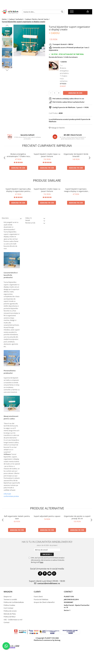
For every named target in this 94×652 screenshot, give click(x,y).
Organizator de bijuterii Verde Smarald (76, 155)
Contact (6, 622)
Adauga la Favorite (58, 127)
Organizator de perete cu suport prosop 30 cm (77, 517)
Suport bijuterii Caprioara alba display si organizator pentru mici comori (18, 190)
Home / (5, 19)
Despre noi (8, 596)
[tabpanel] (29, 40)
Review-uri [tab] (30, 223)
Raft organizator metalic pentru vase (17, 517)
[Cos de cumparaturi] (87, 11)
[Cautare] (62, 12)
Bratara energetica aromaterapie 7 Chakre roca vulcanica (18, 155)
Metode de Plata (10, 614)
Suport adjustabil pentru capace (47, 516)
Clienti (37, 591)
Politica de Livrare (10, 611)
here (41, 562)
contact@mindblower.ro (48, 583)
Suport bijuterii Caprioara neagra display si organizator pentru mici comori (76, 190)
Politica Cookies (9, 605)
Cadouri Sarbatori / (17, 19)
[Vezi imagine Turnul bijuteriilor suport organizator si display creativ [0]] (7, 32)
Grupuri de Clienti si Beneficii (44, 602)
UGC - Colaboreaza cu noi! (13, 619)
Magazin (8, 591)
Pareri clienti (38, 596)
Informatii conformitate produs (11, 495)
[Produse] (72, 12)
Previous (7, 26)
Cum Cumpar (8, 608)
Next (7, 70)
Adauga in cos (75, 93)
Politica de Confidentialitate (14, 602)
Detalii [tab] (27, 220)
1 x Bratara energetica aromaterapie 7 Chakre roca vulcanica (64, 73)
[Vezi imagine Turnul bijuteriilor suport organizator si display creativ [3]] (7, 63)
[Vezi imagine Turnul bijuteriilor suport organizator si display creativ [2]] (7, 53)
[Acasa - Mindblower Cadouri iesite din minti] (10, 12)
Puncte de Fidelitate (41, 599)
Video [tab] (28, 218)
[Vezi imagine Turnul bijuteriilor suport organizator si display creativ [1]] (7, 43)
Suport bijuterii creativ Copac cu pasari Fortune (47, 155)
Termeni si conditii (10, 599)
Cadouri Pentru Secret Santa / (37, 19)
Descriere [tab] (5, 218)
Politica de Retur (10, 617)
